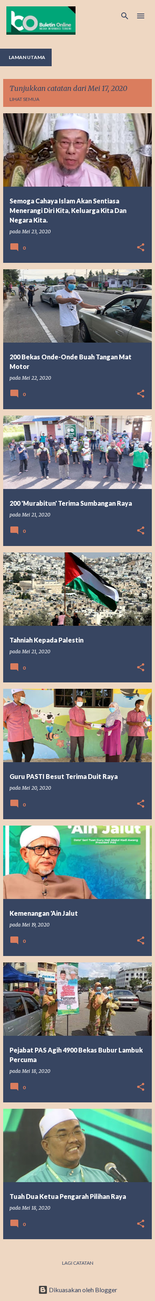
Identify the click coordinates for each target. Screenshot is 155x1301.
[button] (140, 247)
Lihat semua (24, 99)
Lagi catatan (77, 1263)
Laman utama (27, 57)
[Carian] (125, 16)
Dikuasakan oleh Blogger (82, 1289)
